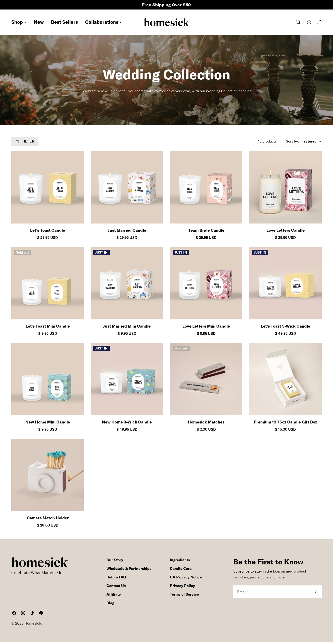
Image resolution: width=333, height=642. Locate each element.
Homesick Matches (206, 422)
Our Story (114, 560)
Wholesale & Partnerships (128, 568)
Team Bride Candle (206, 230)
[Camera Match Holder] (47, 475)
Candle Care (181, 568)
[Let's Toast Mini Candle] (47, 283)
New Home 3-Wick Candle (127, 422)
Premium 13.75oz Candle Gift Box (285, 422)
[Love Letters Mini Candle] (206, 283)
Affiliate (113, 594)
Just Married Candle (127, 230)
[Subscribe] (315, 591)
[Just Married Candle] (127, 187)
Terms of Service (184, 594)
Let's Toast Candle (47, 230)
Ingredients (180, 560)
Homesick (32, 623)
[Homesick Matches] (206, 379)
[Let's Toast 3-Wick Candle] (285, 283)
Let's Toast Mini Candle (48, 326)
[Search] (298, 22)
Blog (110, 603)
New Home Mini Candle (47, 422)
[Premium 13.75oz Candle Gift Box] (285, 379)
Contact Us (116, 585)
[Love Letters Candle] (285, 187)
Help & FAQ (116, 577)
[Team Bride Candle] (206, 187)
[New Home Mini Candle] (47, 379)
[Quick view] (76, 162)
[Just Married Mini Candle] (127, 283)
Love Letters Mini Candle (206, 326)
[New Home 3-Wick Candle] (127, 379)
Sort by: (292, 141)
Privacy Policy (182, 585)
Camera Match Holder (48, 518)
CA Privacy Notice (186, 577)
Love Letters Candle (285, 230)
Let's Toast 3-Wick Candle (285, 326)
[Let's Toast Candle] (47, 187)
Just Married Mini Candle (127, 326)
